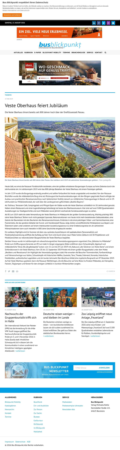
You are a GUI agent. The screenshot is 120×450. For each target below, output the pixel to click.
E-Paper (37, 52)
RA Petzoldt (38, 424)
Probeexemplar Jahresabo (72, 405)
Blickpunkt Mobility (52, 52)
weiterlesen (20, 351)
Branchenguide (78, 52)
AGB (28, 442)
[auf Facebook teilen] (6, 271)
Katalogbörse (10, 405)
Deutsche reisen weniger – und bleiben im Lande (59, 315)
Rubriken (28, 52)
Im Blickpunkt (39, 428)
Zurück (111, 271)
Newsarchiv (9, 409)
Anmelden (104, 368)
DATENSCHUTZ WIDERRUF (105, 372)
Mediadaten (67, 402)
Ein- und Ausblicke (41, 405)
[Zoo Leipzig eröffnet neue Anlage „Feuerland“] (98, 297)
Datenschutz (20, 442)
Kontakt (98, 52)
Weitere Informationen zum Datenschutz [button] (15, 10)
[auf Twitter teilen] (9, 271)
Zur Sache (38, 413)
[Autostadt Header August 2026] (59, 32)
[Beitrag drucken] (17, 271)
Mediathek (38, 431)
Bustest (36, 417)
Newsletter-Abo (68, 409)
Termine (66, 52)
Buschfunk (38, 402)
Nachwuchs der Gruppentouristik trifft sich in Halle (20, 317)
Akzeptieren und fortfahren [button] (12, 15)
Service (90, 52)
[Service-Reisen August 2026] (60, 73)
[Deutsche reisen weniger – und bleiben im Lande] (60, 297)
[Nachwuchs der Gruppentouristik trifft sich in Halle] (22, 297)
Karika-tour (38, 420)
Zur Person (38, 409)
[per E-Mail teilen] (13, 271)
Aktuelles (18, 52)
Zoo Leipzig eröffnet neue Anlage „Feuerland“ (96, 315)
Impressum (9, 442)
